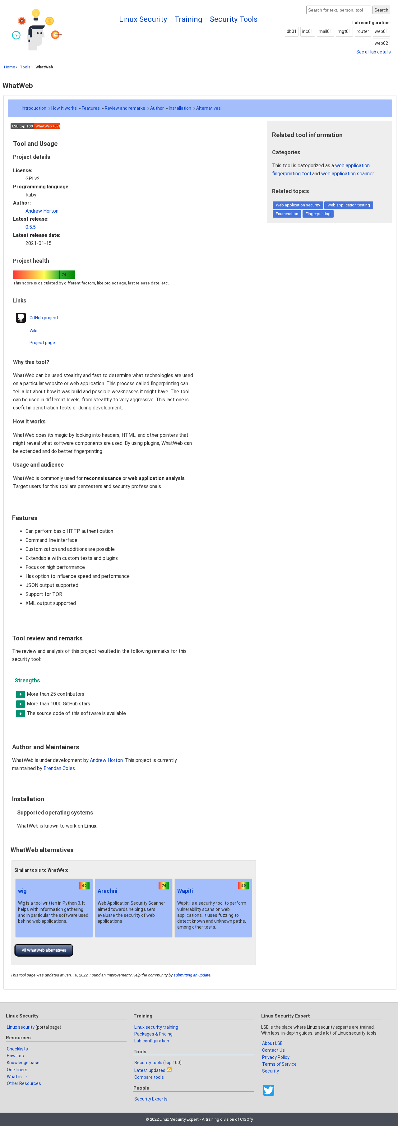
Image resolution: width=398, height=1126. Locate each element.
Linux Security (143, 19)
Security (270, 1070)
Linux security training (156, 1027)
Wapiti (185, 891)
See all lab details (373, 51)
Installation (180, 108)
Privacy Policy (275, 1057)
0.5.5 (30, 227)
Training (188, 19)
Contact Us (273, 1050)
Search (381, 9)
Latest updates (149, 1070)
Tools (25, 67)
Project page (42, 342)
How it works (64, 108)
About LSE (272, 1043)
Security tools (148, 1062)
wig (22, 891)
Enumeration (287, 213)
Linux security (21, 1027)
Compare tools (149, 1077)
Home (9, 67)
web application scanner (347, 174)
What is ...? (17, 1076)
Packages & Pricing (153, 1033)
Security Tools (233, 19)
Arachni (107, 891)
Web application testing (348, 205)
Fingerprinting (318, 213)
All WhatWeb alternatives (44, 950)
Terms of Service (279, 1064)
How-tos (15, 1055)
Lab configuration (151, 1040)
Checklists (17, 1048)
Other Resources (24, 1083)
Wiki (33, 330)
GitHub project (44, 317)
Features (91, 108)
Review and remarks (125, 108)
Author (157, 108)
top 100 (172, 1062)
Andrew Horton (41, 211)
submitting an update (192, 975)
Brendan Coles (59, 768)
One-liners (17, 1069)
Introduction (34, 108)
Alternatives (208, 108)
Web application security (298, 205)
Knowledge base (23, 1062)
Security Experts (151, 1098)
